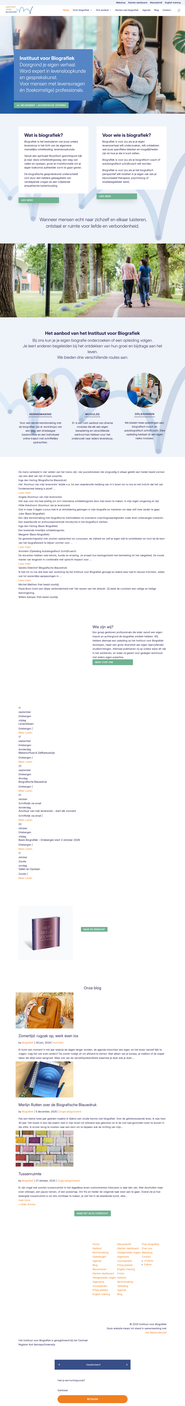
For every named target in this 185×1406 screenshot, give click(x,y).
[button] (59, 1364)
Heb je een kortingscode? (71, 1380)
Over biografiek (81, 10)
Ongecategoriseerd (70, 1111)
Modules (92, 414)
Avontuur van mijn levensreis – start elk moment (47, 810)
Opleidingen (144, 414)
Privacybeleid (100, 1290)
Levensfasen (26, 723)
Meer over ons (104, 662)
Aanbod (96, 1248)
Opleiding (122, 1286)
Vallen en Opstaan (29, 869)
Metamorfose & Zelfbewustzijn (36, 752)
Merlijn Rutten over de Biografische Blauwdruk (57, 1104)
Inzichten (58, 1042)
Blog (156, 10)
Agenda (146, 10)
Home (66, 10)
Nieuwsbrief (156, 3)
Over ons (147, 1248)
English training (173, 3)
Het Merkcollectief (155, 1332)
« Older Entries (27, 1204)
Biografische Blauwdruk (32, 781)
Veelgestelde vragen (104, 1277)
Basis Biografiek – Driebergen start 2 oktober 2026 (49, 839)
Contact (167, 10)
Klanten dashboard (137, 3)
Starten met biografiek (127, 10)
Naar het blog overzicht (92, 1213)
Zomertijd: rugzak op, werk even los (48, 1036)
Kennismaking (40, 414)
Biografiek (27, 1042)
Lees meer (27, 200)
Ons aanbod (102, 10)
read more (24, 1200)
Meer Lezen (25, 732)
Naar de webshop (94, 929)
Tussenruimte (29, 1174)
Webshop (120, 3)
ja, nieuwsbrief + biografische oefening (41, 105)
